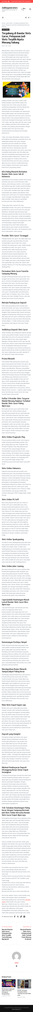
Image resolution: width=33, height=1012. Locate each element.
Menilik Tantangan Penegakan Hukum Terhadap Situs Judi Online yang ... (24, 992)
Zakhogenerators (10, 7)
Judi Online (9, 23)
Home (3, 23)
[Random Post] (26, 17)
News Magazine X (16, 1009)
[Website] (16, 966)
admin (16, 963)
